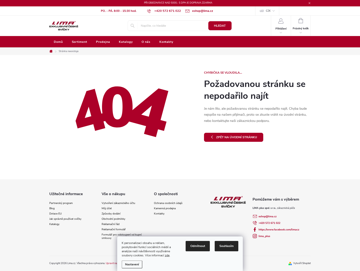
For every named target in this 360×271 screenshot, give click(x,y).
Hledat (220, 26)
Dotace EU (55, 213)
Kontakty (159, 213)
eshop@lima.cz (268, 216)
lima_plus (264, 236)
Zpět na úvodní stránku (236, 137)
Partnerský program (61, 203)
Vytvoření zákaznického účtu (118, 203)
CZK (268, 11)
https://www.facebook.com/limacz (279, 229)
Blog (52, 208)
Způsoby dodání (111, 213)
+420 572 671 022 (269, 223)
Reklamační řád (110, 224)
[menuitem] (58, 42)
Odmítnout (197, 246)
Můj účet (107, 208)
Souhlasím (226, 246)
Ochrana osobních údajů (168, 203)
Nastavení (132, 264)
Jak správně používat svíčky (65, 219)
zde (167, 255)
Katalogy (54, 224)
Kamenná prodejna (165, 208)
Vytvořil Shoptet (302, 263)
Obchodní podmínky (113, 219)
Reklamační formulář (114, 229)
